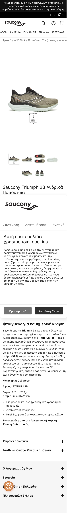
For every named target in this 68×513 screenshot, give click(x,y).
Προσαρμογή (17, 311)
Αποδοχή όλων (49, 311)
